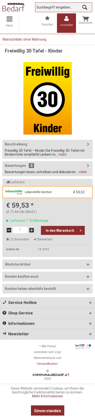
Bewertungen (15, 166)
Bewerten (45, 239)
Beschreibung (16, 144)
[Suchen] (85, 7)
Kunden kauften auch (21, 276)
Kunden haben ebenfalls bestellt (30, 289)
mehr (62, 154)
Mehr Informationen (47, 396)
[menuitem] (9, 23)
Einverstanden (47, 411)
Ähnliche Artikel (17, 264)
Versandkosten (47, 363)
